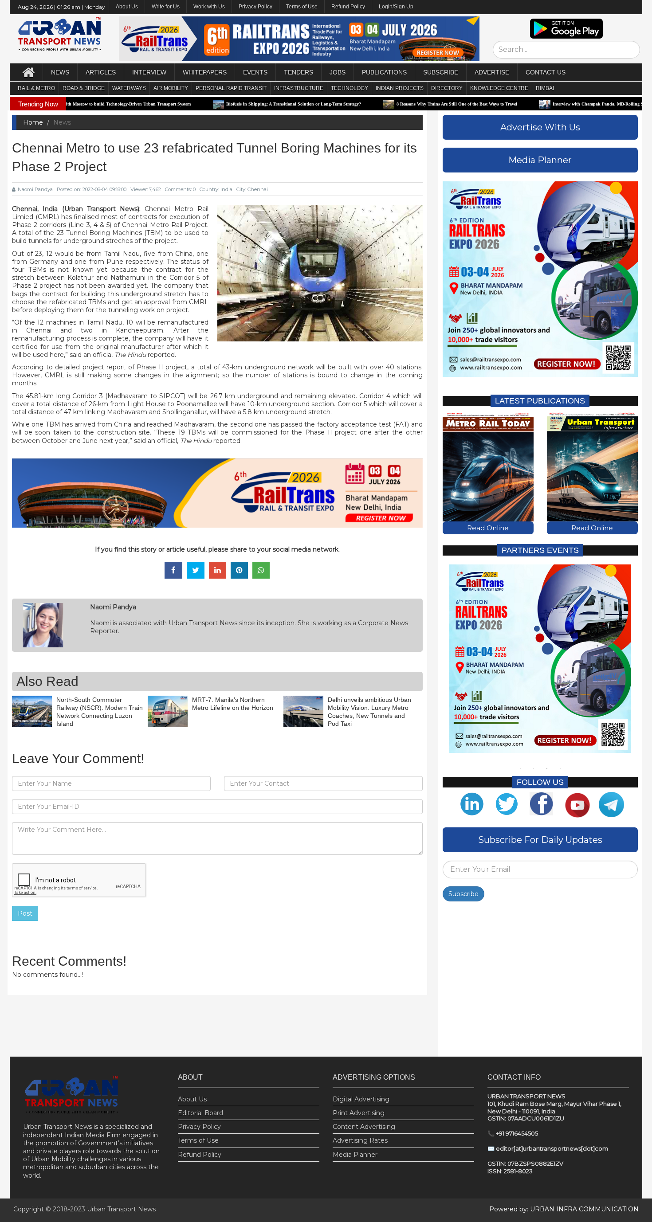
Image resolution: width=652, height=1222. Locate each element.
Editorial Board (200, 1113)
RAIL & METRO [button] (36, 88)
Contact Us (546, 72)
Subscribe (463, 894)
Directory (447, 88)
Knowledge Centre (499, 88)
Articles (101, 72)
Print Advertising (359, 1113)
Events (255, 72)
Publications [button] (384, 72)
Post (25, 913)
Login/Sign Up (396, 7)
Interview (149, 72)
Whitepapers (205, 72)
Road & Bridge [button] (84, 88)
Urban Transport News (121, 1209)
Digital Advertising (361, 1099)
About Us (192, 1099)
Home (33, 122)
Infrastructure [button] (298, 88)
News (60, 72)
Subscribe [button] (440, 72)
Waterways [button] (129, 88)
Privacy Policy (255, 7)
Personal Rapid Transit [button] (231, 88)
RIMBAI (545, 88)
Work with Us (209, 7)
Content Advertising (364, 1127)
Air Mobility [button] (170, 88)
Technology (349, 88)
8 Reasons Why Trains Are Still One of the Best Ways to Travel (399, 104)
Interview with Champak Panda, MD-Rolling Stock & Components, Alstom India (573, 104)
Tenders (298, 72)
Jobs (338, 72)
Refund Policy (348, 7)
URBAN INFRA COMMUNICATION (584, 1209)
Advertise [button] (492, 72)
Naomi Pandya (35, 189)
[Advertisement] (540, 981)
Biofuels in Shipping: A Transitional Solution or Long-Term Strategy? (236, 104)
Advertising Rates (360, 1140)
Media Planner (355, 1155)
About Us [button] (127, 7)
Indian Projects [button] (400, 88)
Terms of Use (302, 7)
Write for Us (166, 7)
